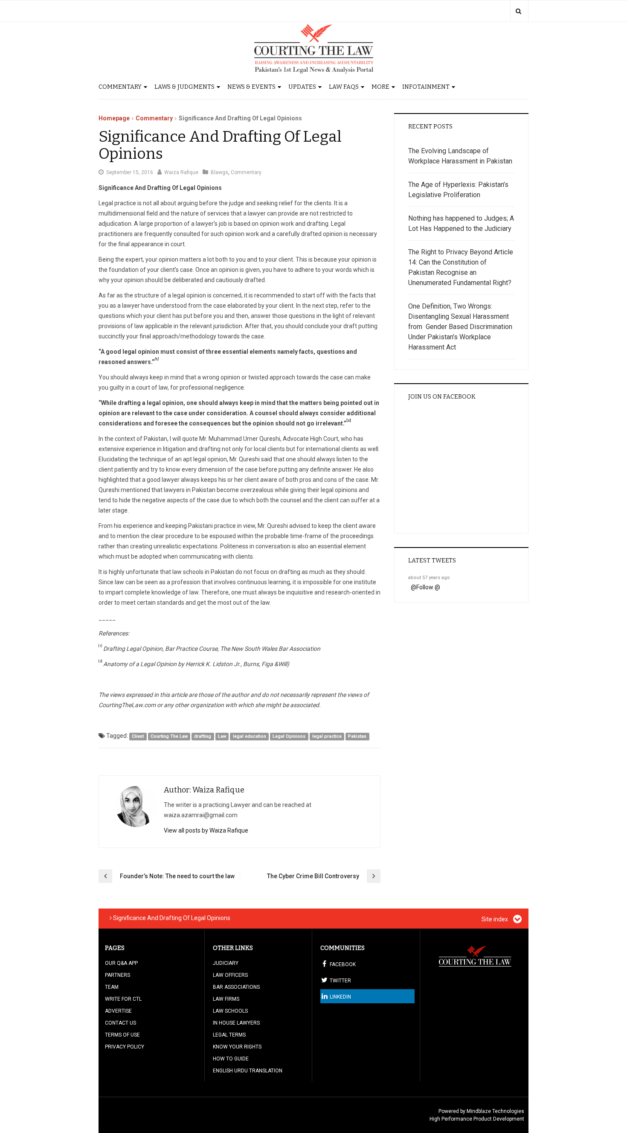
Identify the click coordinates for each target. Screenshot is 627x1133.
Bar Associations (236, 987)
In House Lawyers (236, 1023)
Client (138, 736)
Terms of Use (122, 1035)
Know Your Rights (237, 1047)
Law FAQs (344, 86)
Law (222, 736)
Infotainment (426, 86)
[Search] (518, 11)
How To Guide (231, 1059)
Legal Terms (229, 1035)
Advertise (118, 1011)
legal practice (327, 736)
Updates (302, 86)
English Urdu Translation (247, 1071)
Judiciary (225, 963)
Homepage (114, 118)
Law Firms (226, 999)
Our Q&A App (121, 963)
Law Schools (230, 1011)
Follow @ (428, 587)
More (380, 86)
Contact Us (120, 1023)
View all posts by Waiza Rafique (206, 830)
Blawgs (219, 172)
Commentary (120, 86)
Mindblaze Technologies (495, 1111)
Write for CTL (123, 999)
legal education (249, 736)
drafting (202, 736)
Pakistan (357, 736)
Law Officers (230, 975)
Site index (495, 919)
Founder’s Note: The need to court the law (177, 876)
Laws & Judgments (184, 86)
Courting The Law (169, 736)
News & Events (251, 86)
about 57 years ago (429, 577)
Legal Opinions (289, 736)
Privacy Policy (124, 1047)
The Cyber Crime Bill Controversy (313, 876)
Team (112, 987)
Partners (117, 975)
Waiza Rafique (181, 172)
